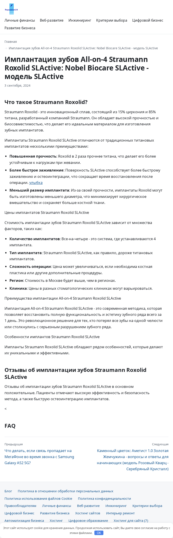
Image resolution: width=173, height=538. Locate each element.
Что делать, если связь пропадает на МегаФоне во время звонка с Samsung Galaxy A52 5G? (39, 453)
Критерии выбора (111, 20)
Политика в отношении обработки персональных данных (65, 491)
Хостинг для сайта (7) (131, 520)
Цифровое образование (88, 520)
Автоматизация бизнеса (24, 520)
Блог (8, 491)
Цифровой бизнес (147, 20)
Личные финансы (20, 20)
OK (99, 533)
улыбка (36, 182)
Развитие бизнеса (20, 27)
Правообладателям (20, 505)
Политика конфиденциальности (104, 498)
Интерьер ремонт (120, 513)
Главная (11, 41)
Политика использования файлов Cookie (38, 498)
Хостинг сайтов (87, 513)
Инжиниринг (79, 20)
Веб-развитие (52, 20)
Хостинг (56, 520)
